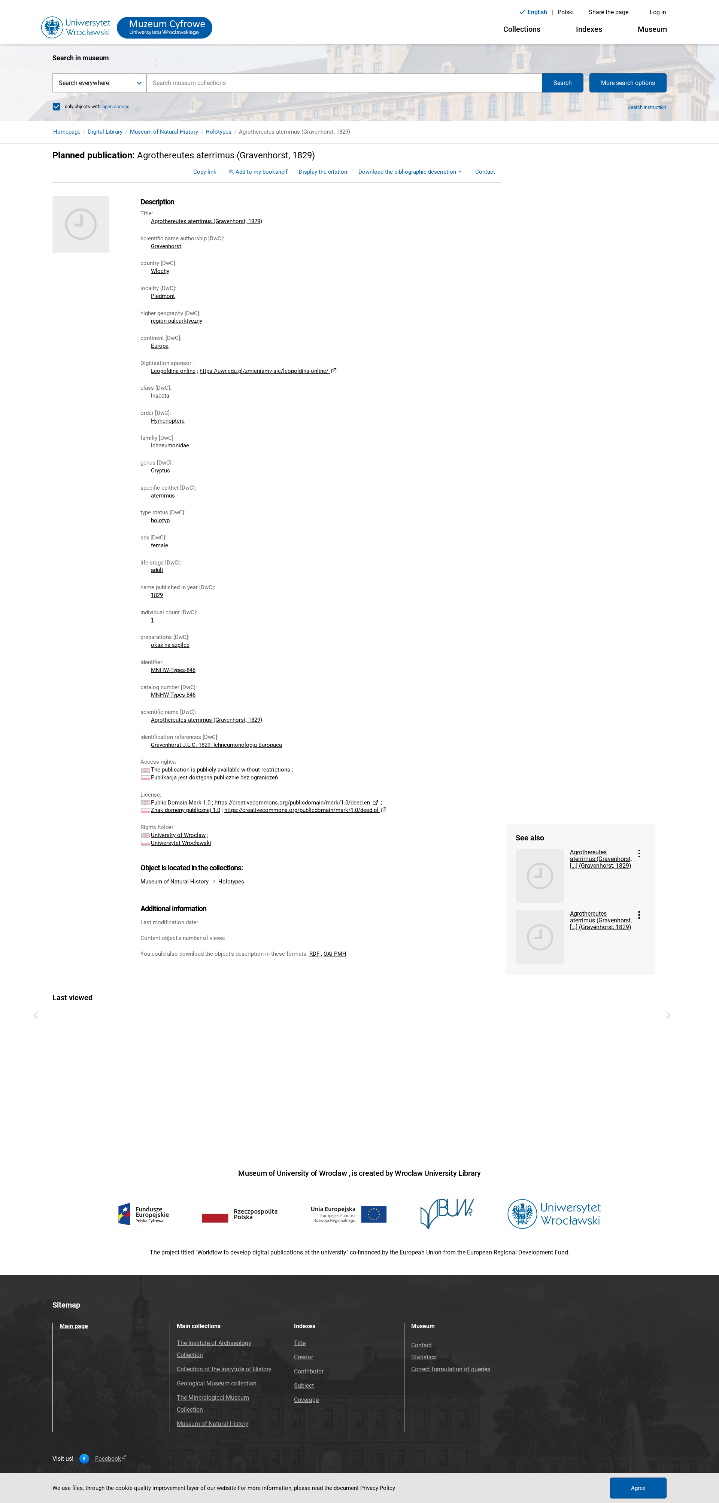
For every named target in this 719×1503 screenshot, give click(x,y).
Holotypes (218, 131)
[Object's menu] (639, 853)
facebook (108, 1459)
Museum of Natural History (164, 131)
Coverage (306, 1399)
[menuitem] (204, 172)
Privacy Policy (377, 1488)
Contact (421, 1345)
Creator (303, 1357)
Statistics (423, 1357)
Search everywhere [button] (84, 82)
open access (116, 106)
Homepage (67, 131)
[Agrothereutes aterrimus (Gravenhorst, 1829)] (540, 876)
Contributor (309, 1371)
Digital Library (105, 131)
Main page (74, 1326)
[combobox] (344, 82)
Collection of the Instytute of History (224, 1369)
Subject (304, 1385)
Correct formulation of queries (450, 1369)
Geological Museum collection (217, 1383)
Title (300, 1343)
